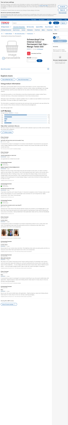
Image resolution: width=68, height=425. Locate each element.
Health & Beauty (8, 33)
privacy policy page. (43, 5)
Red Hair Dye (30, 33)
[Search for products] (50, 23)
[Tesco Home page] (5, 23)
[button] (33, 20)
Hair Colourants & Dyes (20, 33)
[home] (2, 33)
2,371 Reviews (40, 49)
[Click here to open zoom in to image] (3, 58)
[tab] (4, 233)
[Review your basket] (54, 37)
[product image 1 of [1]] (12, 49)
